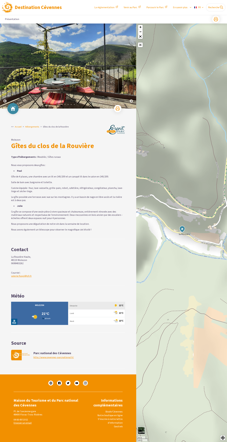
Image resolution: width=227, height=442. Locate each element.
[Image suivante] (131, 66)
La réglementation (104, 7)
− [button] (140, 32)
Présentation (12, 19)
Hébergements (32, 126)
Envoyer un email (23, 423)
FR (199, 7)
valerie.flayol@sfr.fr (21, 276)
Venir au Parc (130, 7)
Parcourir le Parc (155, 7)
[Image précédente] (5, 66)
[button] (140, 36)
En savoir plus (180, 7)
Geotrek (118, 426)
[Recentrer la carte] (140, 45)
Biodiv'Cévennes (114, 411)
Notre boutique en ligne (110, 415)
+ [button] (140, 27)
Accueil (18, 126)
